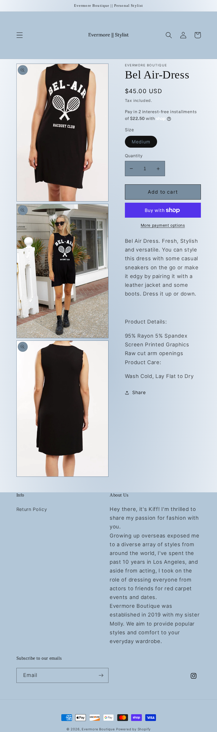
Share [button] (139, 392)
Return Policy (31, 509)
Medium (141, 142)
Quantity (134, 155)
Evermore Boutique (99, 729)
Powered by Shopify (133, 729)
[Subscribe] (101, 675)
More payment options (163, 225)
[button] (19, 35)
